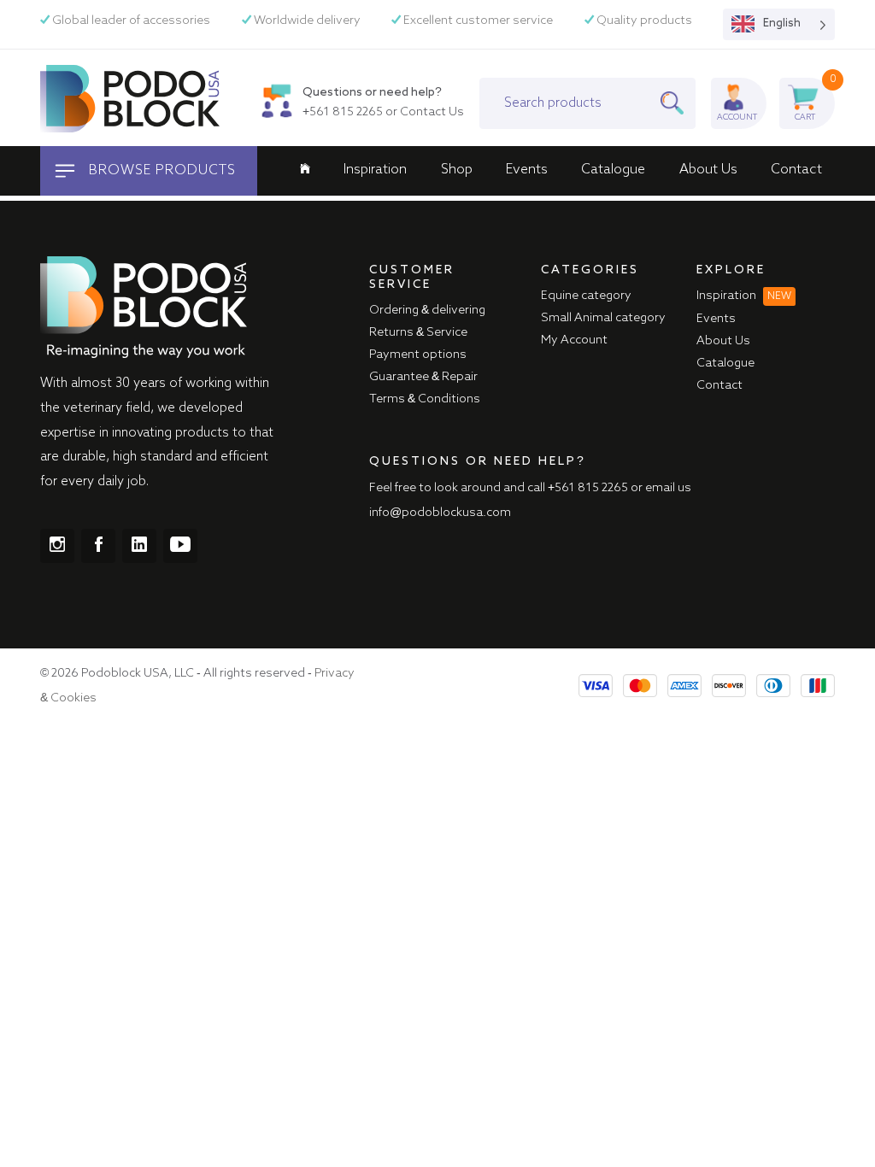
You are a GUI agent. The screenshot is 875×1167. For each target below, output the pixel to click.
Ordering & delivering (427, 310)
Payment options (418, 355)
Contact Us (432, 112)
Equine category (586, 296)
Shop (457, 170)
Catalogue (613, 170)
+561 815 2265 (342, 112)
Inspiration (375, 170)
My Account (574, 340)
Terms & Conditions (424, 399)
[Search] (678, 103)
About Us (708, 170)
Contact (796, 170)
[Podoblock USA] (130, 98)
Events (527, 170)
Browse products (160, 171)
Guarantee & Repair (423, 377)
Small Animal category (603, 318)
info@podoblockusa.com (440, 513)
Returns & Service (418, 332)
